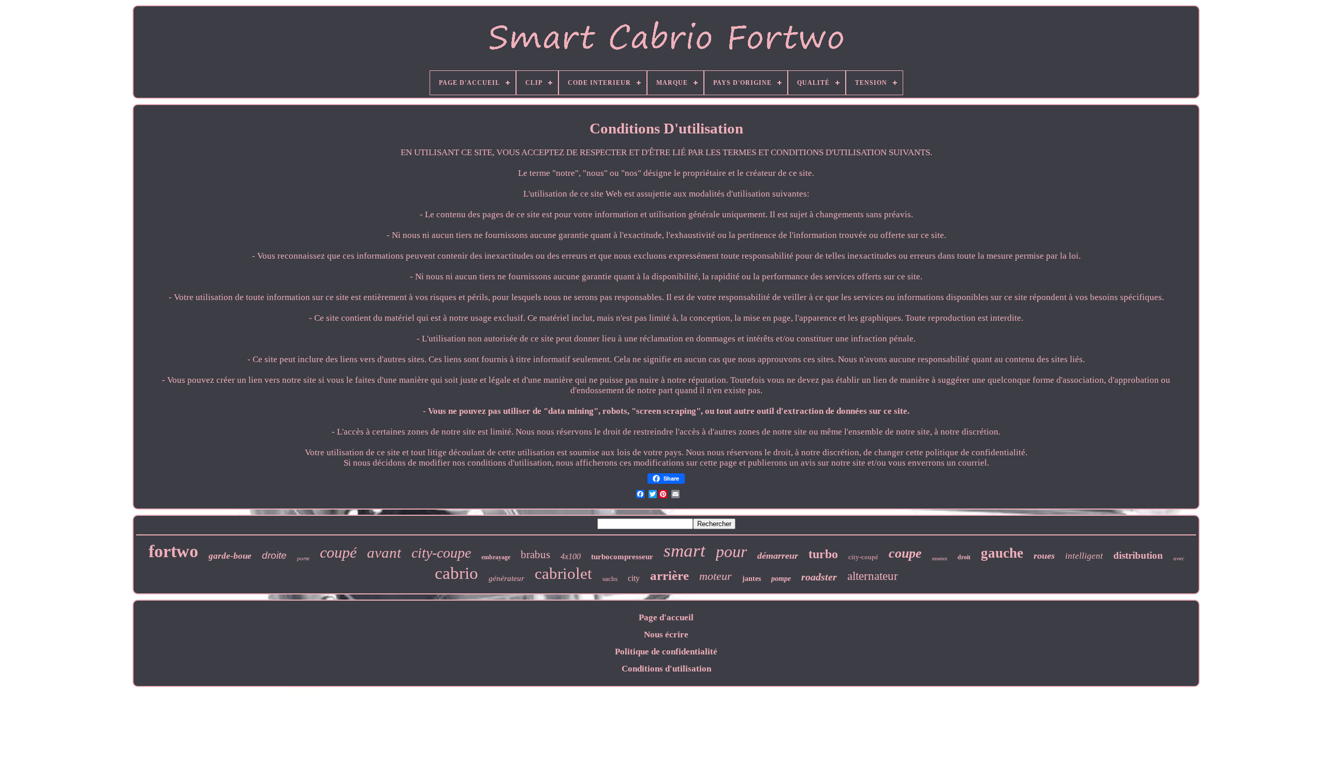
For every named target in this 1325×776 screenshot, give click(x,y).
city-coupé (863, 557)
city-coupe (441, 553)
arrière (669, 576)
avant (384, 552)
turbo (823, 554)
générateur (506, 578)
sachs (609, 579)
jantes (751, 579)
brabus (535, 554)
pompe (781, 579)
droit (964, 557)
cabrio (456, 573)
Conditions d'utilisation (666, 669)
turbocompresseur (622, 557)
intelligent (1084, 556)
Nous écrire (666, 634)
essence (939, 558)
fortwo (173, 551)
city (634, 578)
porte (303, 558)
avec (1178, 558)
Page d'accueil (666, 617)
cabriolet (563, 573)
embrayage (495, 557)
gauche (1002, 553)
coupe (905, 553)
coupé (338, 552)
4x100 (571, 556)
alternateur (872, 576)
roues (1044, 555)
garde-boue (230, 556)
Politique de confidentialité (666, 651)
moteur (715, 576)
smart (684, 551)
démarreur (777, 555)
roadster (819, 577)
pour (731, 551)
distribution (1138, 555)
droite (274, 555)
